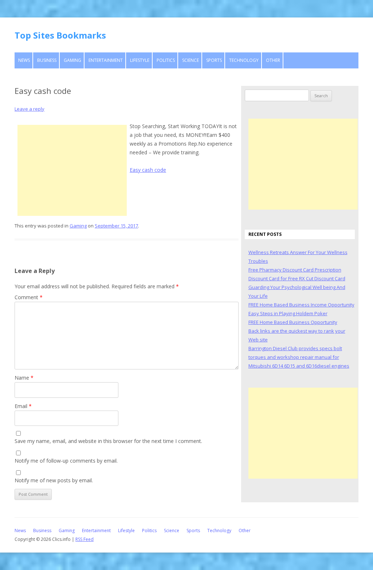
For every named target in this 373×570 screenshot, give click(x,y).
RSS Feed (84, 539)
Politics (166, 60)
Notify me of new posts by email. (54, 480)
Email (23, 406)
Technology (244, 60)
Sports (214, 60)
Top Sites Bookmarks (60, 35)
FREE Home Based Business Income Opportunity (301, 304)
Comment (29, 297)
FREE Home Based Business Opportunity (292, 322)
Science (190, 60)
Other (273, 60)
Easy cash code (148, 169)
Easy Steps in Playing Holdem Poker (287, 313)
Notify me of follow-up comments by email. (66, 460)
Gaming (72, 60)
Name (24, 377)
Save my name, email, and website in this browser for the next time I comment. (108, 441)
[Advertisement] (72, 170)
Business (46, 60)
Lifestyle (139, 60)
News (24, 60)
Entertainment (106, 60)
